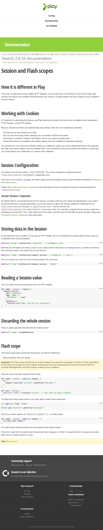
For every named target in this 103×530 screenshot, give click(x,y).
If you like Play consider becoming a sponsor (29, 476)
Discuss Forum (17, 465)
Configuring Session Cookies (23, 187)
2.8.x (52, 54)
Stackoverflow (40, 465)
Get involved (76, 505)
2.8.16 (37, 54)
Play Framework (51, 6)
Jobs (76, 491)
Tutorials (27, 494)
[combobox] (51, 58)
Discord (29, 465)
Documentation (51, 20)
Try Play (51, 15)
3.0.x (96, 54)
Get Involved (51, 25)
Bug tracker (76, 502)
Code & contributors (76, 499)
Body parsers (11, 441)
